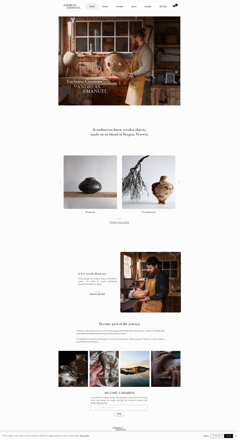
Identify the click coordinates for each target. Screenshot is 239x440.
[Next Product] (179, 181)
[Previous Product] (60, 181)
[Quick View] (90, 182)
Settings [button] (206, 436)
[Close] (236, 436)
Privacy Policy (85, 436)
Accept (228, 436)
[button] (175, 5)
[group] (119, 184)
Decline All (216, 436)
